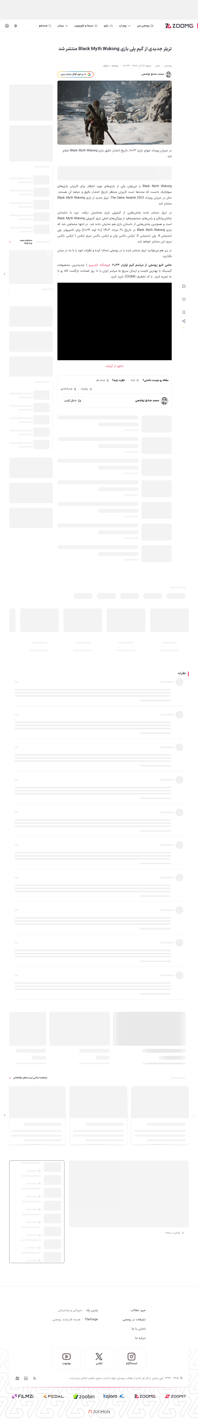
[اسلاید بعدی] (4, 274)
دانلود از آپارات (115, 366)
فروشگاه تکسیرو (99, 265)
